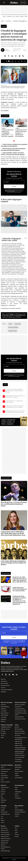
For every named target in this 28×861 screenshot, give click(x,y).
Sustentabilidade (19, 810)
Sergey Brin (3, 719)
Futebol (3, 793)
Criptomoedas (4, 777)
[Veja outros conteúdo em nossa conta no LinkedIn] (16, 674)
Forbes (12, 314)
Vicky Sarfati (18, 706)
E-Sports (3, 789)
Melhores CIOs (18, 743)
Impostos (3, 773)
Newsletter (3, 691)
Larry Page (3, 717)
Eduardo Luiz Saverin (20, 704)
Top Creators (18, 759)
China (16, 832)
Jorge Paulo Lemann (20, 708)
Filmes (16, 789)
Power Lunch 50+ (5, 832)
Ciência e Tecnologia (7, 725)
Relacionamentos (19, 771)
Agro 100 (17, 727)
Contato (3, 687)
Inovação (3, 731)
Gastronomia (4, 812)
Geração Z (17, 769)
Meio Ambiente (19, 805)
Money (22, 16)
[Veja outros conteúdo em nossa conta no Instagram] (9, 674)
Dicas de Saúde (18, 777)
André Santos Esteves (20, 719)
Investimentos (4, 771)
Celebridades (18, 791)
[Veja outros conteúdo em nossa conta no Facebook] (2, 674)
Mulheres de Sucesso (20, 755)
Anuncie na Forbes (5, 685)
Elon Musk (3, 704)
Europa (16, 836)
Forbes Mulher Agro (5, 850)
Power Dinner (4, 828)
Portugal (3, 807)
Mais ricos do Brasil (20, 702)
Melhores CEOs (18, 741)
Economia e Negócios (7, 765)
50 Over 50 (17, 735)
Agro (4, 16)
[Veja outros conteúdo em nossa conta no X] (5, 674)
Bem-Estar (18, 765)
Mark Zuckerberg (5, 706)
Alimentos (17, 814)
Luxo (2, 816)
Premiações (18, 798)
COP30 (16, 816)
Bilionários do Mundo (20, 733)
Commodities (4, 775)
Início (2, 21)
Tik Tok (2, 735)
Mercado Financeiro (5, 769)
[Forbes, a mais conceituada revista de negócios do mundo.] (14, 663)
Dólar (2, 779)
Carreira (9, 16)
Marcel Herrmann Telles (20, 711)
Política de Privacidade (10, 190)
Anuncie (23, 2)
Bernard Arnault (5, 713)
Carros (2, 822)
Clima (16, 807)
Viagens (3, 810)
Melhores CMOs (19, 745)
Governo (17, 834)
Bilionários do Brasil (19, 731)
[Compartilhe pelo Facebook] (8, 55)
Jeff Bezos (3, 708)
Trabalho (17, 775)
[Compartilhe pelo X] (5, 55)
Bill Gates (3, 721)
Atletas (3, 802)
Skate (2, 798)
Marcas (3, 820)
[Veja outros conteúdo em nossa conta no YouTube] (13, 674)
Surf (2, 796)
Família (16, 773)
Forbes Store (4, 681)
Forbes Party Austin (5, 838)
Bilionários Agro (18, 729)
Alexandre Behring (19, 716)
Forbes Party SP (4, 840)
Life (13, 16)
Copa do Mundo (5, 787)
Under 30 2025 (18, 761)
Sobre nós (3, 679)
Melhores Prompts (5, 729)
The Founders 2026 (19, 757)
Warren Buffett (4, 715)
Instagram (3, 733)
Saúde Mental (18, 767)
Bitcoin (2, 767)
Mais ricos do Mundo (6, 702)
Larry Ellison (4, 711)
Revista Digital (4, 683)
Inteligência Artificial (6, 727)
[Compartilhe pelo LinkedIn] (12, 55)
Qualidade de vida (5, 814)
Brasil (16, 830)
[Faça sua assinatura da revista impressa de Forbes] (4, 650)
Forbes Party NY (5, 836)
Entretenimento (19, 785)
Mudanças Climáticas (20, 812)
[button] (16, 61)
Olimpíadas (3, 800)
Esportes (3, 785)
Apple (2, 737)
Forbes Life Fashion (5, 834)
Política (17, 826)
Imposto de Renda (5, 782)
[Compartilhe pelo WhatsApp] (15, 55)
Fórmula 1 (3, 791)
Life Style (3, 805)
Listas (17, 16)
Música (16, 796)
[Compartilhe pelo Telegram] (19, 55)
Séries (16, 787)
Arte (2, 818)
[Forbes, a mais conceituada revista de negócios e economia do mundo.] (14, 2)
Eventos (17, 793)
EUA (16, 828)
